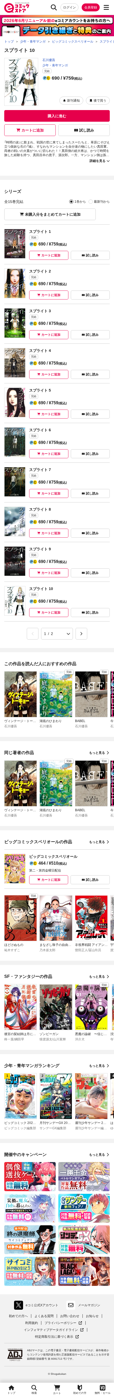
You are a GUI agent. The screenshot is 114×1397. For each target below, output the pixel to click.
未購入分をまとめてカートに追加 (53, 214)
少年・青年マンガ (55, 65)
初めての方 (79, 1392)
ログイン (69, 7)
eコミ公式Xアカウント (37, 1306)
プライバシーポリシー (63, 1323)
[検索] (53, 7)
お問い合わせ (69, 1316)
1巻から (80, 201)
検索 (34, 1392)
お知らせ (92, 1316)
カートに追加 (32, 130)
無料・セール (103, 1392)
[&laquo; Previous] (32, 633)
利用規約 (31, 1323)
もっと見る (97, 753)
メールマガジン (89, 1305)
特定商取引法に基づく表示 (57, 1337)
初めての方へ (18, 1316)
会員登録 (90, 7)
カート (57, 1393)
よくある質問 (44, 1316)
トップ (11, 1392)
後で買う (100, 100)
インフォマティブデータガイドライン (51, 1330)
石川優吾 (48, 60)
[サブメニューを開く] (106, 7)
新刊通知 (73, 100)
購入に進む (57, 116)
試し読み (86, 130)
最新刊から (102, 201)
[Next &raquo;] (81, 633)
